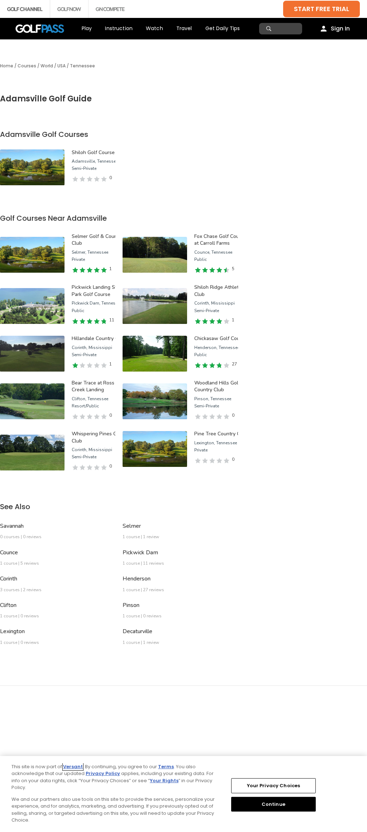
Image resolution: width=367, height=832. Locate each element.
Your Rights (164, 780)
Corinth (8, 579)
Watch (154, 28)
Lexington (12, 631)
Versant (73, 766)
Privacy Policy (103, 773)
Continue (273, 803)
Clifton (8, 605)
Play (87, 28)
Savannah (12, 526)
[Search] (269, 28)
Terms (166, 766)
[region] (183, 794)
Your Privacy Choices (273, 785)
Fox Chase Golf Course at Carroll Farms (220, 240)
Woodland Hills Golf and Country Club (222, 386)
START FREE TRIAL (321, 8)
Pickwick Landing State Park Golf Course (98, 291)
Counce (9, 552)
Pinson (131, 605)
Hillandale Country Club (98, 338)
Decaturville (137, 631)
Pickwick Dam (140, 552)
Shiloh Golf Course (93, 152)
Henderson (137, 579)
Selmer (132, 526)
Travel (184, 28)
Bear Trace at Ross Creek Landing (93, 386)
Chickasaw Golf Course (220, 338)
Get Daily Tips (222, 28)
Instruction (119, 28)
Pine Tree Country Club (220, 433)
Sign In (340, 28)
